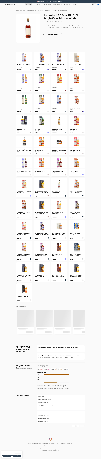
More (74, 4)
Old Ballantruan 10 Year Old (43, 399)
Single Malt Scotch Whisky (69, 357)
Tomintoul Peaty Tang (42, 421)
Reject (7, 455)
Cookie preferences (66, 444)
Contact (31, 444)
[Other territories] (98, 4)
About (27, 444)
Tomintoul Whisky (40, 10)
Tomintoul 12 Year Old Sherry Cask (44, 408)
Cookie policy (18, 453)
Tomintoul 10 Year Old (42, 402)
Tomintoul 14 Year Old (42, 412)
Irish (37, 4)
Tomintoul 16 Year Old (42, 415)
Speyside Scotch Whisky (31, 10)
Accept (17, 455)
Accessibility (59, 444)
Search (24, 444)
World (67, 4)
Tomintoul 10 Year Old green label (44, 405)
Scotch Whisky (22, 10)
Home (17, 10)
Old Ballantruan (41, 396)
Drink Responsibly (75, 444)
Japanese (47, 4)
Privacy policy (44, 444)
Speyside (52, 350)
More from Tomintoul (53, 34)
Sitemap (38, 444)
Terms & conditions (51, 444)
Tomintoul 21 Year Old (42, 418)
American (57, 4)
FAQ (35, 444)
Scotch (28, 4)
